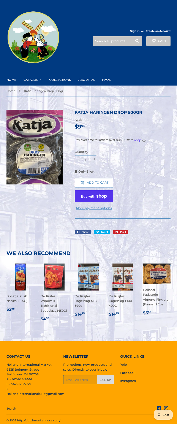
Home (11, 80)
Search (11, 408)
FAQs (106, 80)
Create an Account (158, 31)
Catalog (31, 80)
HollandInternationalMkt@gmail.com (35, 394)
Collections (60, 80)
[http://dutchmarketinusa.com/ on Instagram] (166, 409)
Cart (161, 41)
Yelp (123, 365)
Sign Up (105, 379)
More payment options (94, 208)
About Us (86, 80)
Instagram (128, 381)
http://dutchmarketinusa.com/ (38, 420)
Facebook (128, 373)
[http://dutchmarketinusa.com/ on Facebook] (158, 409)
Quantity (81, 152)
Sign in (134, 31)
